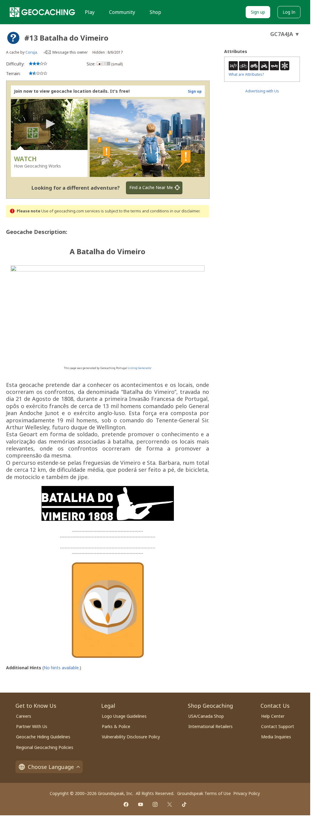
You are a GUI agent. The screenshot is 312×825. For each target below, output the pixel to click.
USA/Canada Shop (206, 716)
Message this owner (70, 52)
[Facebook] (126, 804)
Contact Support (277, 726)
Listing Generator (139, 368)
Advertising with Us (262, 91)
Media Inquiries (276, 737)
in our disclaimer (184, 211)
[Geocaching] (42, 12)
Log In (289, 12)
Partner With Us (31, 726)
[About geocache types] (13, 38)
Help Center (272, 716)
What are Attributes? (246, 74)
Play (90, 12)
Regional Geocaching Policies (44, 747)
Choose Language (51, 766)
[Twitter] (169, 804)
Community (122, 12)
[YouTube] (140, 804)
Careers (23, 716)
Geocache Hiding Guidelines (43, 737)
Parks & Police (116, 726)
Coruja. (31, 52)
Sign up (258, 12)
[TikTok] (184, 804)
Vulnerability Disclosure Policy (131, 737)
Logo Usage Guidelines (124, 716)
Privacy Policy (246, 793)
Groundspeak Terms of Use (204, 793)
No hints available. (62, 667)
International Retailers (210, 726)
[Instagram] (155, 804)
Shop (155, 12)
